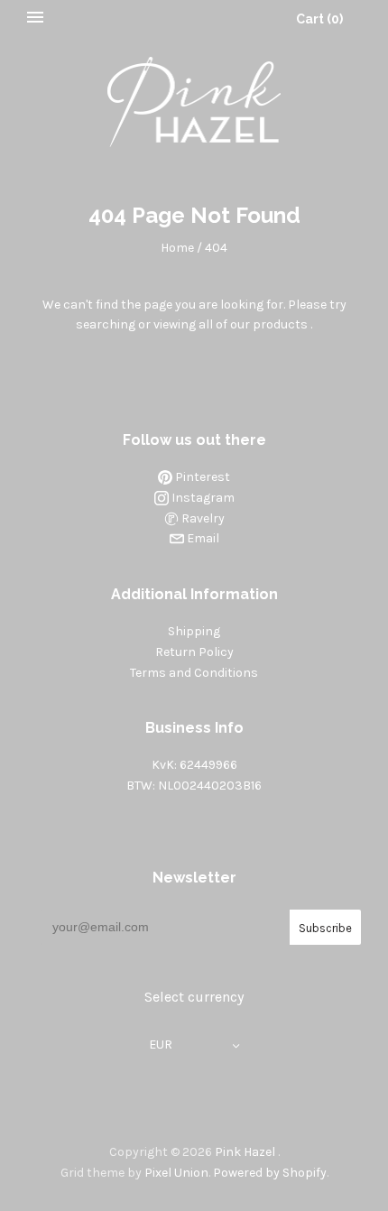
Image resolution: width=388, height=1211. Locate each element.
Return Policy (194, 652)
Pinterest (201, 477)
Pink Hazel (245, 1152)
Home (177, 247)
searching (105, 324)
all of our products (253, 324)
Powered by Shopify (270, 1172)
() (319, 19)
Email (201, 538)
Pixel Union (176, 1172)
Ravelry (202, 518)
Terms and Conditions (194, 672)
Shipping (194, 631)
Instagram (202, 497)
